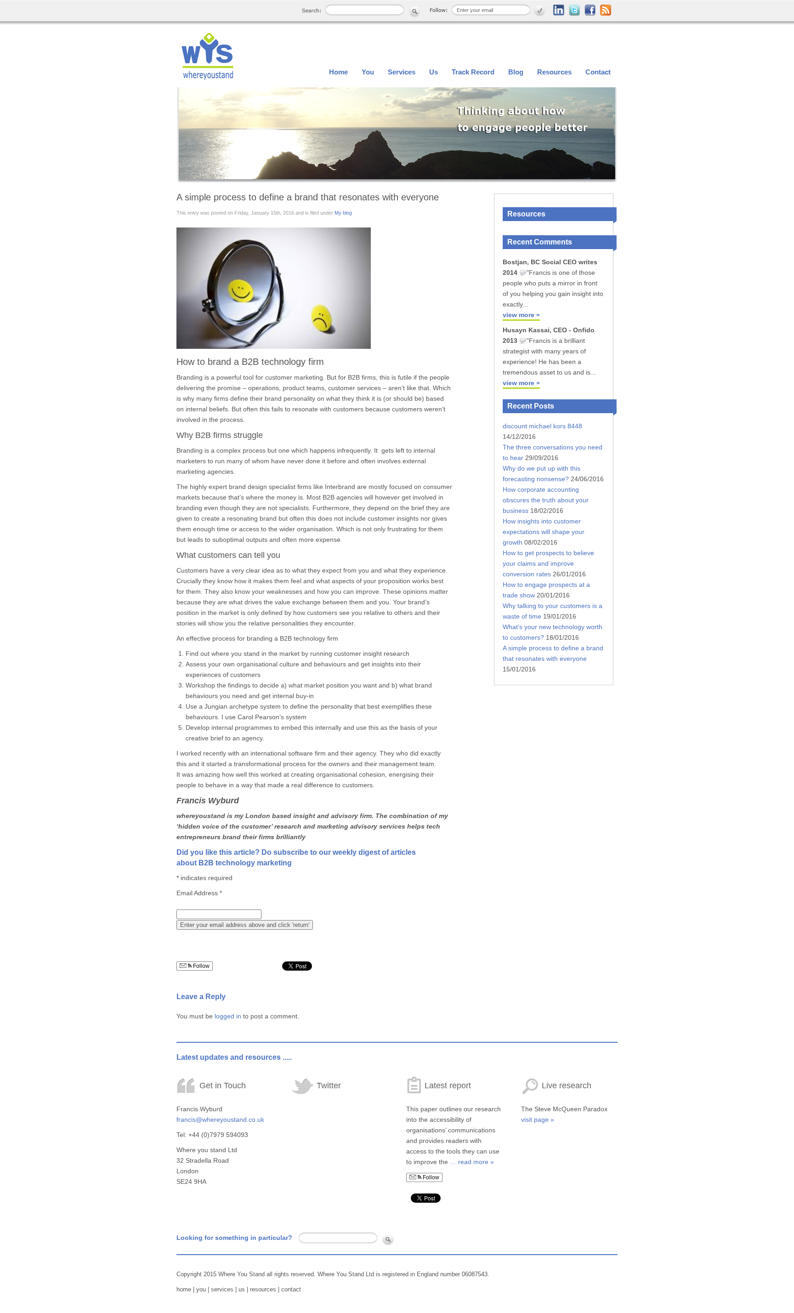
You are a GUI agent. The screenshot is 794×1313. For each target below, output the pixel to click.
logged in (228, 1016)
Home (338, 72)
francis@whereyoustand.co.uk (220, 1119)
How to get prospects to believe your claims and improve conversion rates (548, 563)
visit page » (537, 1119)
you (201, 1289)
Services (401, 72)
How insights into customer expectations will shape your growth (543, 531)
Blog (515, 72)
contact (291, 1289)
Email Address (199, 893)
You (368, 72)
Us (433, 72)
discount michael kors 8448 (542, 426)
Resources (554, 72)
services (222, 1289)
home (183, 1289)
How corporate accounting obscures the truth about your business (546, 500)
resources (263, 1289)
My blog (343, 213)
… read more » (472, 1161)
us (241, 1289)
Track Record (473, 72)
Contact (598, 72)
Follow (201, 966)
